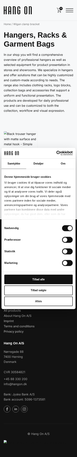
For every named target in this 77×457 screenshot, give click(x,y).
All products (12, 310)
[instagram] (24, 409)
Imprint (9, 321)
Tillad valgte (38, 290)
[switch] (67, 240)
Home (7, 24)
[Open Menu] (69, 10)
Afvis (38, 301)
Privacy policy (14, 331)
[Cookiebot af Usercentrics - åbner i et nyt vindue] (56, 153)
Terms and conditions (19, 326)
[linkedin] (15, 409)
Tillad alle (38, 279)
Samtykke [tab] (13, 163)
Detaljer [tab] (38, 163)
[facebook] (7, 409)
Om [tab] (63, 163)
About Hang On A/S (17, 316)
